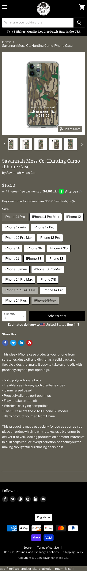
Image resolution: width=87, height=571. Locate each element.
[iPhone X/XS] (59, 253)
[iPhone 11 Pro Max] (46, 222)
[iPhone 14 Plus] (16, 305)
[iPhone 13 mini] (16, 274)
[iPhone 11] (12, 264)
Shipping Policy (73, 552)
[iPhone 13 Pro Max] (48, 274)
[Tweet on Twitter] (13, 343)
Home (6, 42)
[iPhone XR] (35, 253)
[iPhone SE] (34, 264)
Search (28, 547)
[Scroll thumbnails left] (5, 144)
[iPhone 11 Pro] (15, 222)
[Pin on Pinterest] (29, 343)
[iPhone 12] (74, 222)
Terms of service (48, 547)
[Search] (79, 22)
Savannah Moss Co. (20, 173)
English (41, 517)
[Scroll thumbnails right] (81, 144)
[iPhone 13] (56, 264)
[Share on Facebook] (5, 343)
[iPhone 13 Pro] (50, 243)
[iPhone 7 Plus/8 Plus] (20, 295)
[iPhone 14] (12, 253)
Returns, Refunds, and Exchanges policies (31, 552)
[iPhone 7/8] (48, 285)
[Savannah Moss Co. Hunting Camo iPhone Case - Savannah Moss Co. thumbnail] (11, 144)
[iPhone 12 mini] (16, 232)
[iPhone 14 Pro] (53, 295)
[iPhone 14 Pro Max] (19, 285)
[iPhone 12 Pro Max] (19, 243)
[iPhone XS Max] (45, 305)
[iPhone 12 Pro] (44, 232)
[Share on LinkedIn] (21, 343)
